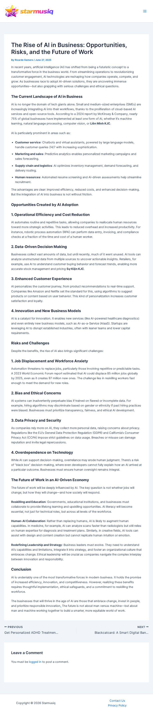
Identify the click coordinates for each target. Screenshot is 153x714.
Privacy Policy (117, 705)
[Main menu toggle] (145, 11)
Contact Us (117, 700)
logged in (35, 662)
